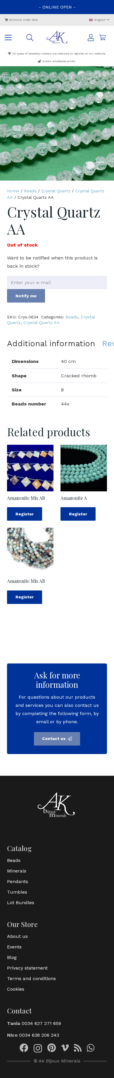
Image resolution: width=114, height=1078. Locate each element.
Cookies (15, 989)
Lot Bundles (20, 902)
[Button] (91, 37)
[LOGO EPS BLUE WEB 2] (57, 37)
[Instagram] (38, 1048)
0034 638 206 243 (39, 1035)
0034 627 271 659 (41, 1023)
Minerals (16, 871)
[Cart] (102, 37)
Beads (30, 191)
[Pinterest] (51, 1047)
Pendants (17, 881)
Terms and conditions (31, 978)
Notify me (26, 295)
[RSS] (78, 1047)
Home (13, 191)
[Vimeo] (65, 1047)
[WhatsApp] (90, 1047)
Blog (12, 957)
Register (24, 514)
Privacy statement (27, 968)
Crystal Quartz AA (41, 322)
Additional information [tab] (51, 343)
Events (14, 947)
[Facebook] (24, 1047)
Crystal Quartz (55, 191)
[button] (99, 20)
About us (17, 936)
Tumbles (17, 892)
